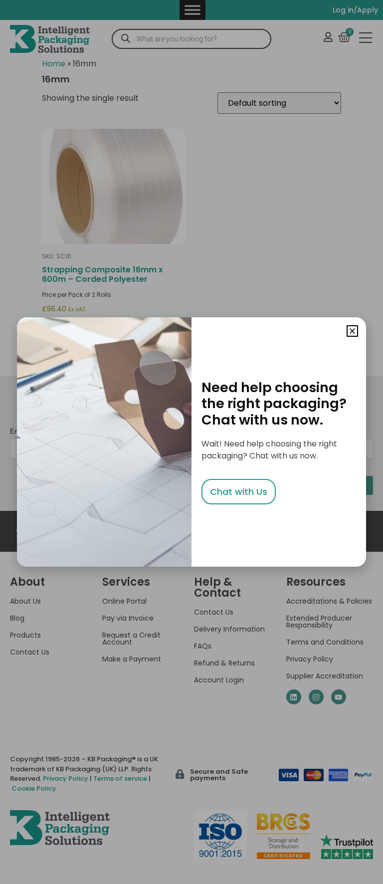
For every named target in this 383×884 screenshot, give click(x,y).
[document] (191, 442)
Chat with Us (238, 491)
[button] (352, 331)
